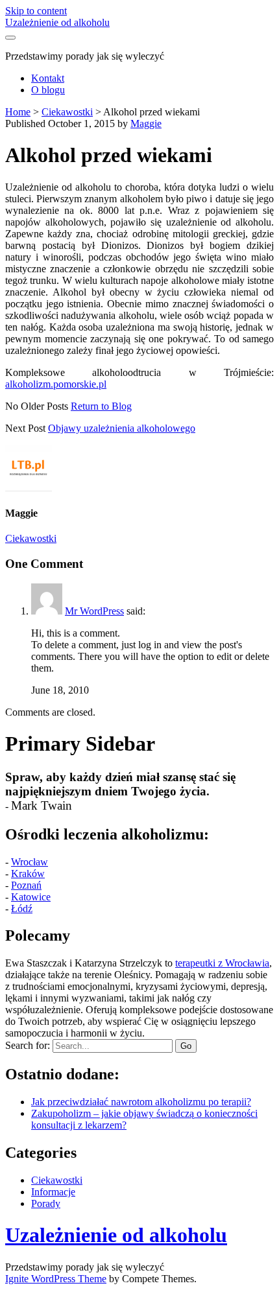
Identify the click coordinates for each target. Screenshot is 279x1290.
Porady (45, 1203)
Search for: (27, 1045)
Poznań (26, 885)
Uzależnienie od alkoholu (57, 22)
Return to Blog (101, 406)
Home (17, 111)
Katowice (31, 896)
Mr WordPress (94, 610)
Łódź (21, 908)
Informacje (53, 1191)
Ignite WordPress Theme (55, 1278)
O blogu (48, 89)
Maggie (146, 123)
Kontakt (47, 78)
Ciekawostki (67, 111)
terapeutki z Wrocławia (222, 962)
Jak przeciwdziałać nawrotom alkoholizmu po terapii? (141, 1101)
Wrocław (29, 861)
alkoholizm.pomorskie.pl (55, 384)
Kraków (28, 873)
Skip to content (36, 10)
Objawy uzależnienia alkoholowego (121, 428)
